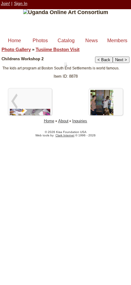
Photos (40, 40)
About (63, 121)
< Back (103, 59)
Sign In (20, 3)
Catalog (66, 40)
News (91, 40)
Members (117, 40)
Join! (5, 3)
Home (14, 40)
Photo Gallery (16, 49)
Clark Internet (64, 135)
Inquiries (79, 121)
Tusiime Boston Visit (58, 49)
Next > (121, 59)
